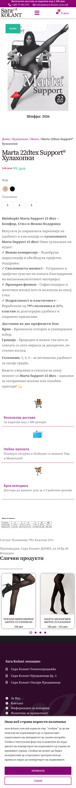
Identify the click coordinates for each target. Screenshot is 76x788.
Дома (6, 139)
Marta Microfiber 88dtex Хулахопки (57, 620)
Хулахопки (20, 139)
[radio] (5, 189)
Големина (9, 197)
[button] (31, 632)
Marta (34, 139)
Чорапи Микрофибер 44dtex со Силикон (18, 620)
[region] (38, 752)
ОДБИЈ (38, 781)
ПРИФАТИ (38, 771)
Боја (5, 180)
